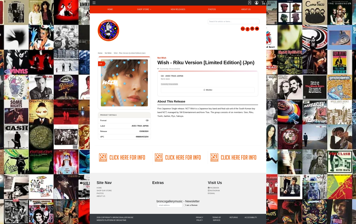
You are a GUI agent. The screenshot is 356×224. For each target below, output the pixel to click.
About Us (246, 9)
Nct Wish (108, 53)
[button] (144, 9)
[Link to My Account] (257, 3)
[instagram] (252, 28)
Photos (212, 9)
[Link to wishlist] (250, 3)
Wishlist (209, 90)
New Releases (178, 9)
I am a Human (191, 205)
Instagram (215, 191)
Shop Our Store (104, 191)
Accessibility (251, 217)
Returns (234, 217)
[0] (263, 3)
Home (100, 53)
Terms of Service (216, 218)
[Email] (257, 28)
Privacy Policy (199, 218)
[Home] (108, 30)
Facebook (214, 188)
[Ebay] (242, 28)
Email (212, 193)
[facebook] (247, 29)
